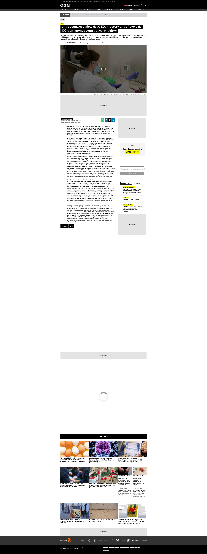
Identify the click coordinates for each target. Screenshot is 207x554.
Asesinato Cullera (105, 1)
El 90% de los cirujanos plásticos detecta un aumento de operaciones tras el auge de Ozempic (132, 209)
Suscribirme (132, 173)
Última (128, 5)
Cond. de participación (135, 547)
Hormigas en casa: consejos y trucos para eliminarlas (131, 200)
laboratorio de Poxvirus (84, 158)
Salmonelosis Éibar (128, 187)
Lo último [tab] (137, 183)
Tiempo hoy (91, 1)
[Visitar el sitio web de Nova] (100, 540)
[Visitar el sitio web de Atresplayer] (136, 540)
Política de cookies (124, 547)
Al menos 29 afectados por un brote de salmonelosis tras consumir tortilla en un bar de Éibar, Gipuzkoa (132, 191)
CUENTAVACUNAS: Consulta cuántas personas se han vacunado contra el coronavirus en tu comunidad (96, 43)
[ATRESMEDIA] (65, 540)
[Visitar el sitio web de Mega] (106, 540)
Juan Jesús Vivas (84, 1)
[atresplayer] (138, 5)
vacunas (64, 226)
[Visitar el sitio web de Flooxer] (144, 540)
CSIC (71, 226)
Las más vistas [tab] (125, 183)
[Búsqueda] (145, 5)
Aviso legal (105, 547)
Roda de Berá (97, 1)
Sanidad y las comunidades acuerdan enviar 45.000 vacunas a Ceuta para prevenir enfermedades (102, 485)
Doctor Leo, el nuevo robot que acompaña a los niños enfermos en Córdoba (72, 521)
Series (130, 9)
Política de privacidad (114, 547)
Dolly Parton (112, 1)
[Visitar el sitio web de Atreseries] (111, 540)
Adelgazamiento (127, 204)
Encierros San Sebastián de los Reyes (71, 1)
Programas (108, 9)
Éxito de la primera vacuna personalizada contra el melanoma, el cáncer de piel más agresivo (138, 480)
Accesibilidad (106, 550)
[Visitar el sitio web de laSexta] (89, 540)
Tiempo (98, 9)
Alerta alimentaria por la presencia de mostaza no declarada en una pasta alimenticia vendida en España (131, 521)
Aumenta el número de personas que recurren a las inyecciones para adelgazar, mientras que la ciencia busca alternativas (124, 480)
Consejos (125, 197)
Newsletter (141, 9)
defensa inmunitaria (91, 141)
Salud (103, 436)
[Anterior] (61, 1)
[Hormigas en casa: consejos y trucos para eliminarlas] (103, 511)
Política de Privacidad (137, 169)
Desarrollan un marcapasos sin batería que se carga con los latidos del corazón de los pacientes (130, 460)
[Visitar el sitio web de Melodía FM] (128, 540)
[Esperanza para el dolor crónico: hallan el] (103, 449)
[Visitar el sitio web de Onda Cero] (117, 540)
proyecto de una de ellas (105, 128)
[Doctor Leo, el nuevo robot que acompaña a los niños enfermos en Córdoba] (74, 511)
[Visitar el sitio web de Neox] (95, 540)
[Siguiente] (146, 1)
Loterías (87, 9)
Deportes (76, 9)
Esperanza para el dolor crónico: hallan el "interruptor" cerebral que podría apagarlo (101, 460)
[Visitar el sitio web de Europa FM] (123, 540)
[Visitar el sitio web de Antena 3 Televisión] (83, 540)
